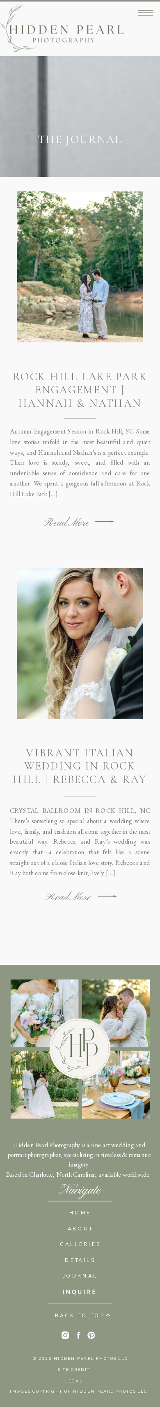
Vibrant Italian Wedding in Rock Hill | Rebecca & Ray (79, 765)
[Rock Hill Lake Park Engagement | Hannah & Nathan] (104, 521)
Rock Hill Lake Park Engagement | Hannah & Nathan (80, 390)
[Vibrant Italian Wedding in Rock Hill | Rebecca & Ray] (107, 895)
